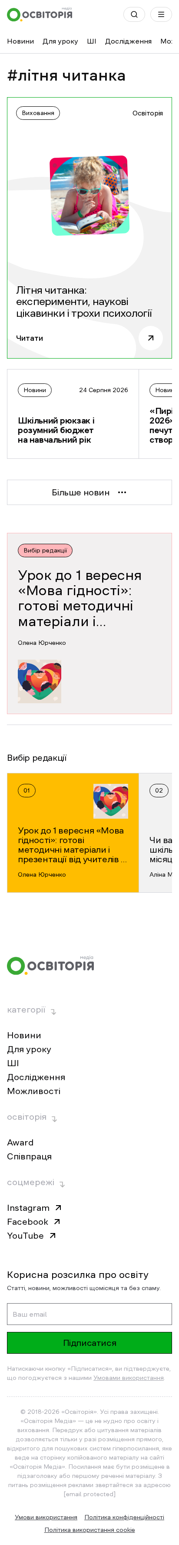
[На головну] (39, 14)
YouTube (25, 1235)
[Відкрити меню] (161, 14)
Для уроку (60, 40)
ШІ (91, 40)
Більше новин (80, 492)
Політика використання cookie (89, 1530)
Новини (20, 40)
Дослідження (128, 40)
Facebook (27, 1221)
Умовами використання (128, 1378)
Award (20, 1142)
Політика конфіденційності (124, 1517)
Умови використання (46, 1517)
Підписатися (89, 1342)
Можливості (33, 1091)
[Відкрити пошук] (134, 14)
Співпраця (29, 1156)
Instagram (28, 1207)
